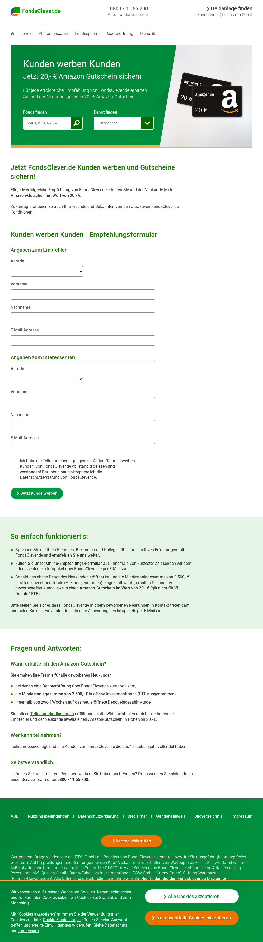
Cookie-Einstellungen (62, 919)
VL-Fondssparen (53, 33)
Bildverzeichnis (208, 816)
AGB (15, 816)
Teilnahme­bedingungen (64, 460)
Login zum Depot (237, 14)
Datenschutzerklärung (40, 477)
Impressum (28, 930)
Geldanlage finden (231, 9)
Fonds (26, 33)
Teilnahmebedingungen (52, 713)
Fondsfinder (208, 14)
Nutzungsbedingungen (48, 816)
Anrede (17, 260)
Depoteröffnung (119, 33)
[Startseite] (16, 34)
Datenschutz (116, 925)
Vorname (19, 284)
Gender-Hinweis (171, 816)
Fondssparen (86, 33)
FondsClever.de (41, 10)
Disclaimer (137, 816)
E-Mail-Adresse (25, 330)
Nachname (21, 307)
